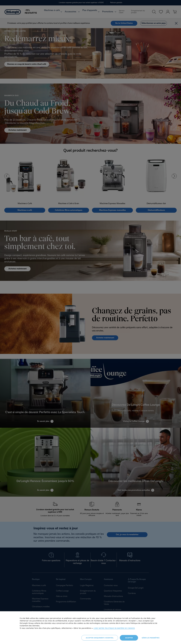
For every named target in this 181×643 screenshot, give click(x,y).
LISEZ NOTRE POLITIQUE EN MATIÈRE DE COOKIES (114, 628)
